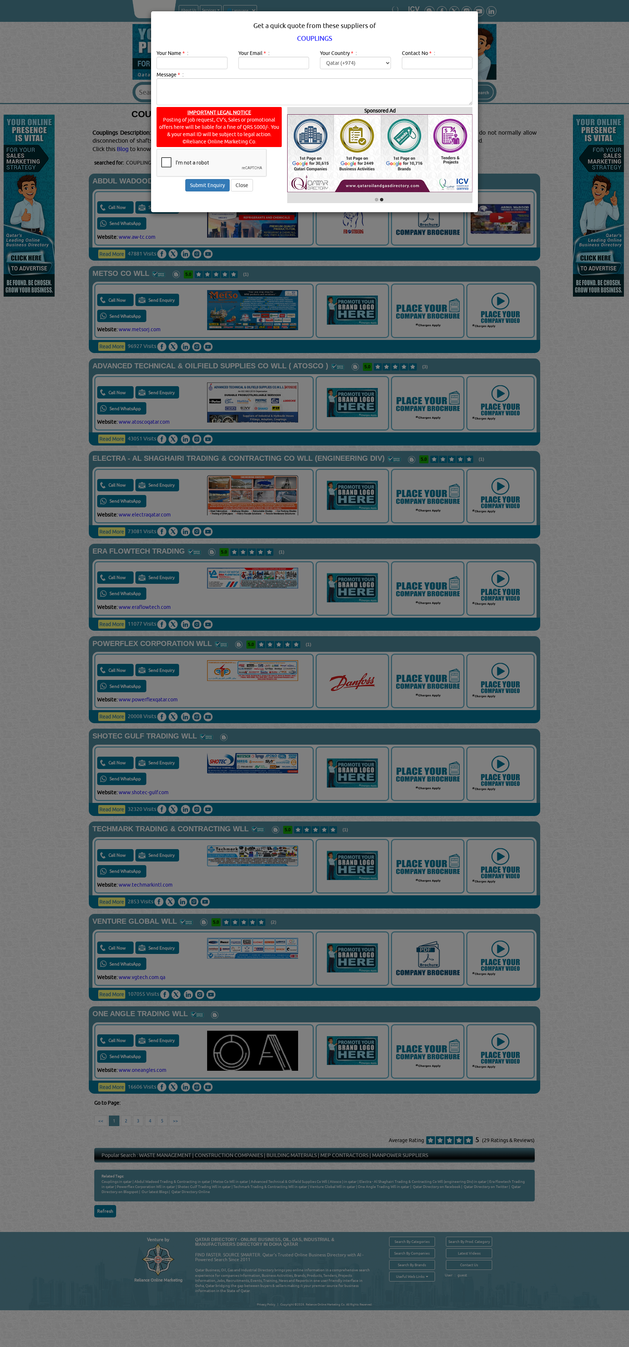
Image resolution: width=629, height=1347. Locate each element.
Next (380, 217)
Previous (325, 217)
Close (242, 185)
